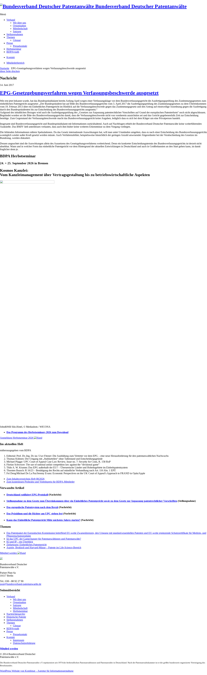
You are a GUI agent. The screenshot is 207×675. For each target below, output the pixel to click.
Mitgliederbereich (15, 62)
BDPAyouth (12, 51)
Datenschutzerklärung (24, 643)
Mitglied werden (8, 553)
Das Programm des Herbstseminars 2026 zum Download (37, 432)
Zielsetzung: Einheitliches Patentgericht (26, 544)
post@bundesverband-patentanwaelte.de (20, 584)
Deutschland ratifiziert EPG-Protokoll (27, 494)
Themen (10, 37)
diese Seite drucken (10, 71)
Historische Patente (16, 617)
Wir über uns (19, 22)
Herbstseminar (13, 49)
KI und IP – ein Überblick (19, 541)
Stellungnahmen (14, 34)
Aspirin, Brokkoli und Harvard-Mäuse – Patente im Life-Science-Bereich (43, 547)
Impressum (18, 640)
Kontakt (10, 57)
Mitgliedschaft (20, 28)
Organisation (19, 25)
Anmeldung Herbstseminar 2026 (17, 437)
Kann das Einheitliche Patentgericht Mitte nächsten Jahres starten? (43, 520)
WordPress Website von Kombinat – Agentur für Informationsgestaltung (36, 671)
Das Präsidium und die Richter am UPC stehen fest (34, 513)
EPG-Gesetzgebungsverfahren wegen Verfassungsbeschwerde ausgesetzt (79, 93)
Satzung (17, 31)
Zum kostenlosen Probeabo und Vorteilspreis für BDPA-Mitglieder (40, 481)
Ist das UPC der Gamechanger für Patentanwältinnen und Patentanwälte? (43, 538)
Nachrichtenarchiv (15, 614)
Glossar (17, 40)
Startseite (4, 68)
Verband (10, 19)
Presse (9, 43)
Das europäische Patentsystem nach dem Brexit (32, 507)
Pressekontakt (20, 46)
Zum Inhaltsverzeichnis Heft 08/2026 (25, 478)
